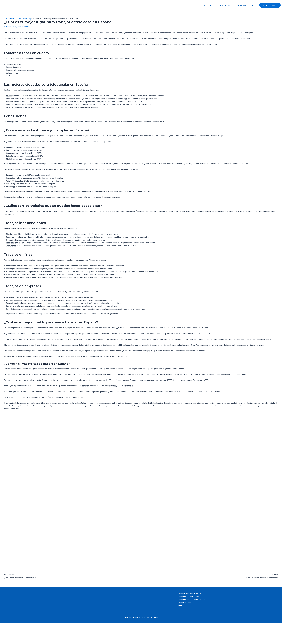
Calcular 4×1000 (184, 602)
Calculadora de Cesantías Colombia (191, 600)
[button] (270, 5)
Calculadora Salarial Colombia (189, 594)
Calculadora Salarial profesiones (190, 597)
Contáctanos (242, 5)
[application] (216, 5)
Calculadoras (209, 5)
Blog (253, 5)
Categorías (225, 5)
